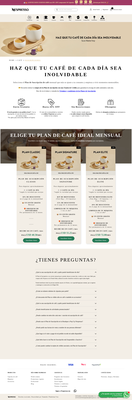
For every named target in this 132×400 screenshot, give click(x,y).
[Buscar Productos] (75, 9)
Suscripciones (29, 20)
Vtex (57, 397)
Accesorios (54, 20)
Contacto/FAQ (86, 20)
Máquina (45, 20)
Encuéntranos (94, 20)
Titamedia (45, 397)
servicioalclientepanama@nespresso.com (87, 397)
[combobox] (66, 9)
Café (37, 20)
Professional (102, 20)
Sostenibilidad (78, 20)
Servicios (62, 20)
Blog (70, 20)
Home (12, 60)
